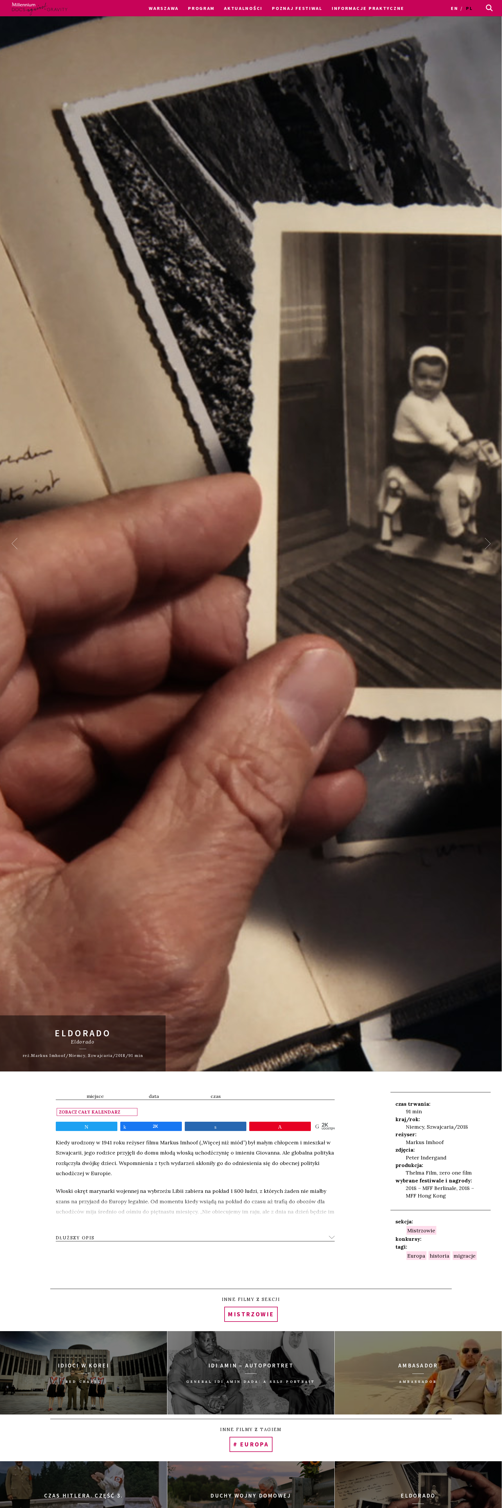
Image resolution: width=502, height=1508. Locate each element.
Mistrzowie (421, 1230)
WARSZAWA (164, 8)
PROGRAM (201, 8)
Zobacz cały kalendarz (89, 1112)
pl (469, 8)
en (454, 8)
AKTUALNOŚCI (243, 8)
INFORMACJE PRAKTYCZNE (368, 8)
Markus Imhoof (425, 1142)
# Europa (251, 1444)
